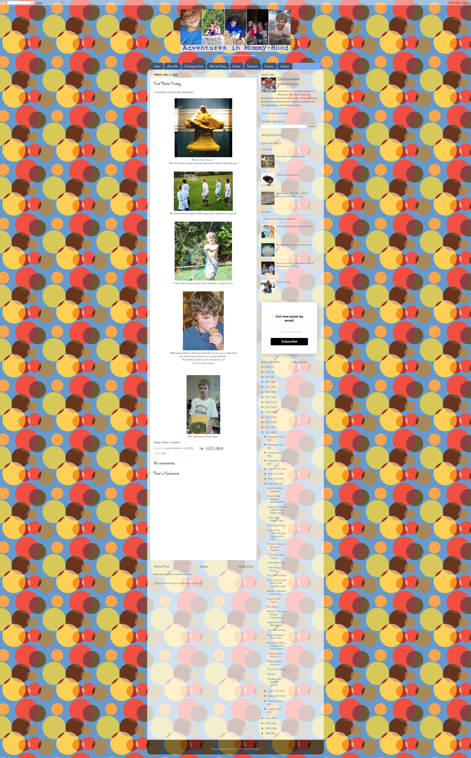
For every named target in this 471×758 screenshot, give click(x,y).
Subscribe (289, 341)
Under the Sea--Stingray (276, 663)
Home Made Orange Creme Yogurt (294, 244)
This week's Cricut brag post (290, 156)
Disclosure (252, 66)
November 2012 (276, 444)
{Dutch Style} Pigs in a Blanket (279, 218)
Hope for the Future (274, 600)
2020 (268, 392)
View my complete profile (274, 113)
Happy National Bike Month (276, 623)
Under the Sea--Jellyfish (276, 655)
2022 (268, 381)
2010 (268, 723)
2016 (268, 412)
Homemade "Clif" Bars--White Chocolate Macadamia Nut (292, 194)
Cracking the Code (194, 66)
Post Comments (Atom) (180, 574)
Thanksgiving (283, 281)
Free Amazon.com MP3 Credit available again (277, 583)
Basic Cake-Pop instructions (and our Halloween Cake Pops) (295, 264)
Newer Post (161, 566)
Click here (197, 363)
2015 (268, 417)
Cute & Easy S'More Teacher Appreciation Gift (277, 534)
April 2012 (274, 690)
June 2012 (273, 478)
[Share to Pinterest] (222, 448)
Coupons (269, 66)
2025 (268, 371)
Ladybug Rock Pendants (275, 489)
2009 (268, 728)
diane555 (233, 748)
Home (157, 66)
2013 (268, 427)
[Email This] (208, 448)
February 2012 (275, 701)
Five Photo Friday (277, 525)
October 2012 (275, 452)
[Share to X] (215, 448)
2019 (268, 397)
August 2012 (275, 468)
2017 (268, 407)
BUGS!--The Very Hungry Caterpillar (277, 614)
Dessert (271, 674)
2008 (268, 733)
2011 (268, 718)
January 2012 (275, 709)
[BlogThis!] (211, 448)
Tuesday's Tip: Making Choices (275, 681)
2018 (268, 402)
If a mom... (273, 606)
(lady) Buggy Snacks (274, 569)
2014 (268, 422)
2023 (268, 376)
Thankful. (266, 211)
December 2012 (276, 436)
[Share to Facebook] (218, 448)
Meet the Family (218, 66)
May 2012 (273, 483)
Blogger (256, 748)
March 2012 (274, 695)
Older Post (245, 566)
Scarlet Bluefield (290, 79)
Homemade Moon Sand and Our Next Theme (277, 645)
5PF (164, 453)
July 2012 (273, 473)
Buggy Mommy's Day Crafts (276, 636)
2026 (268, 367)
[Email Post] (201, 448)
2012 (268, 432)
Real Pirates (207, 159)
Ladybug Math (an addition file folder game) (277, 509)
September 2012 (276, 460)
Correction (266, 149)
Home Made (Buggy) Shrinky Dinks (276, 498)
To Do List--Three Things (277, 556)
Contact (236, 66)
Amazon (284, 66)
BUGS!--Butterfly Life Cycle (277, 592)
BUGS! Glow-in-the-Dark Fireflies (276, 546)
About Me (172, 66)
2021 (268, 387)
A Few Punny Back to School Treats (294, 226)
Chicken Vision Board (287, 174)
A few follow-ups (276, 562)
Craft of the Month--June (276, 519)
